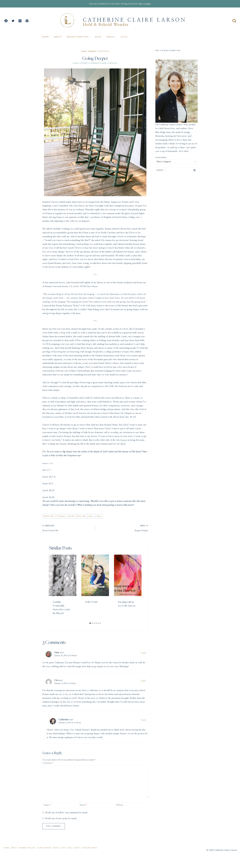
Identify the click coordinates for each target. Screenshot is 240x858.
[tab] (90, 623)
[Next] (139, 588)
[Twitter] (13, 21)
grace (91, 516)
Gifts (124, 37)
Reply (143, 653)
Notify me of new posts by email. (61, 818)
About (58, 37)
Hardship (95, 63)
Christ (76, 63)
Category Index (89, 848)
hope (104, 63)
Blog (98, 37)
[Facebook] (6, 21)
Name (47, 805)
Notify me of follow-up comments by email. (66, 812)
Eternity (85, 63)
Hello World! (91, 601)
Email (83, 805)
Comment (48, 763)
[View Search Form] (234, 21)
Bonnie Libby (49, 516)
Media (56, 848)
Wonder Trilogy (27, 848)
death (71, 516)
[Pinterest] (27, 21)
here (148, 4)
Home (45, 37)
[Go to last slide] (51, 588)
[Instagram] (20, 21)
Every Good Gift (50, 528)
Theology (113, 63)
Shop (77, 848)
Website (119, 805)
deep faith (81, 516)
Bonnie (123, 440)
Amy (56, 652)
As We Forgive (44, 848)
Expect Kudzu (141, 528)
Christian (61, 516)
